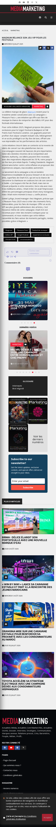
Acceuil (5, 30)
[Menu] (51, 17)
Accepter (47, 817)
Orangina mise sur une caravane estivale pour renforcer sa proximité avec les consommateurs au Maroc (27, 635)
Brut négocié (18, 388)
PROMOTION (10, 239)
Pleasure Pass (22, 230)
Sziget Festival (22, 235)
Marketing (15, 30)
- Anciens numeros (10, 788)
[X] (36, 2)
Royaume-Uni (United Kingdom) (17, 106)
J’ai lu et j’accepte (21, 817)
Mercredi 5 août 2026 (13, 596)
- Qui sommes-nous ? (11, 765)
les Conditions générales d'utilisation (21, 817)
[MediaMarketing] (28, 8)
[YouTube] (24, 2)
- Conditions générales (12, 775)
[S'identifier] (40, 17)
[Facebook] (20, 2)
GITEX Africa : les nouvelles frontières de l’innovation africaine (27, 305)
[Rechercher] (45, 17)
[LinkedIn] (28, 2)
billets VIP (9, 235)
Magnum (31, 111)
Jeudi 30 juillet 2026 (12, 645)
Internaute (17, 385)
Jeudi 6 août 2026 (11, 549)
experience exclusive (41, 235)
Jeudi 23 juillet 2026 (12, 695)
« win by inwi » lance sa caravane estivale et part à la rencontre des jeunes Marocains (27, 587)
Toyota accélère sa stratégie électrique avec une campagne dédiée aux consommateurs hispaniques (23, 685)
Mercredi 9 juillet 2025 (13, 44)
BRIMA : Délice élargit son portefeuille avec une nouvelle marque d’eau (24, 540)
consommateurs (26, 239)
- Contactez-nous (9, 770)
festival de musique (39, 230)
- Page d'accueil (9, 760)
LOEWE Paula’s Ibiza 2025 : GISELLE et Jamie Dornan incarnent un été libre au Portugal (27, 353)
